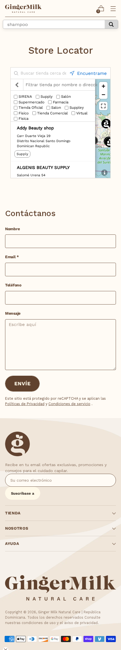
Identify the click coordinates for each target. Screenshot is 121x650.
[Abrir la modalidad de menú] (113, 8)
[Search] (111, 24)
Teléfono (13, 285)
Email (12, 257)
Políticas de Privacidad (24, 404)
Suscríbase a (22, 493)
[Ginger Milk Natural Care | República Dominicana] (23, 8)
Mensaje (13, 313)
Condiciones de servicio (69, 404)
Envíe (22, 383)
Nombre (12, 229)
